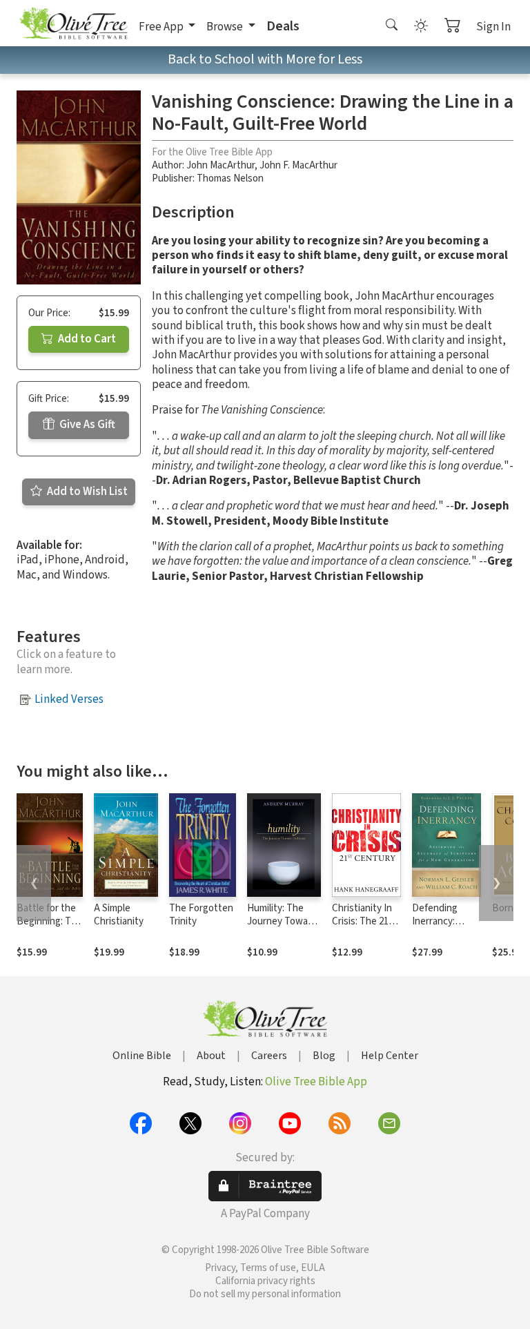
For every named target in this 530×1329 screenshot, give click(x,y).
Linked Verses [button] (69, 699)
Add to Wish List (86, 491)
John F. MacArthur (298, 165)
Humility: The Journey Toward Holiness (282, 921)
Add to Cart (86, 339)
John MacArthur (220, 165)
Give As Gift (86, 424)
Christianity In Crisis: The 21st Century (365, 921)
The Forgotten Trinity (201, 915)
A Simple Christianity (119, 915)
